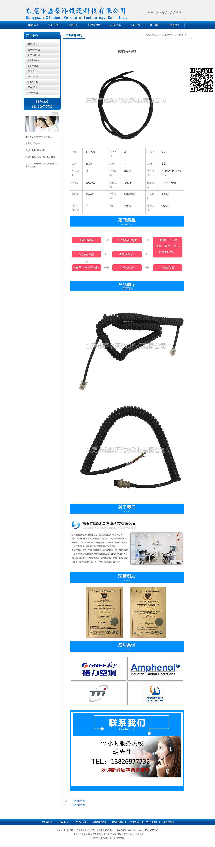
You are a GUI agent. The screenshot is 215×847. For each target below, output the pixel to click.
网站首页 (33, 25)
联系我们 (174, 25)
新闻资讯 (115, 25)
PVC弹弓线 (33, 76)
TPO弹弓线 (33, 87)
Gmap (121, 834)
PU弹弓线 (32, 71)
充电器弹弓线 (34, 60)
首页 (148, 35)
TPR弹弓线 (33, 93)
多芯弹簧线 (33, 66)
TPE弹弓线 (33, 82)
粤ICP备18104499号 (126, 830)
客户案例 (155, 25)
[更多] (55, 113)
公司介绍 (53, 25)
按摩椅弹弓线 (34, 50)
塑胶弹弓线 (94, 25)
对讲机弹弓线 (34, 55)
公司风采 (135, 25)
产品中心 (73, 25)
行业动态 (134, 821)
